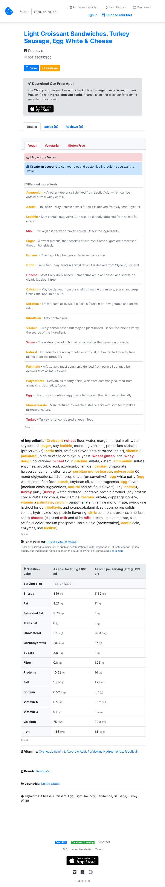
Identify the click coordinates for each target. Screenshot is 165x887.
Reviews (51, 68)
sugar (46, 446)
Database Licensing (83, 842)
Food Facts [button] (116, 7)
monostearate (100, 471)
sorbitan (80, 471)
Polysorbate (35, 381)
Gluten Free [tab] (76, 145)
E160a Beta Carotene (61, 542)
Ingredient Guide (81, 849)
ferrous (87, 497)
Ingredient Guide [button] (84, 7)
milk (63, 518)
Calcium (32, 289)
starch (63, 482)
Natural (31, 352)
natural (74, 487)
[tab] (51, 126)
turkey (26, 492)
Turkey (31, 419)
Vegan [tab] (32, 145)
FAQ (65, 849)
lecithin (66, 446)
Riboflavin (33, 318)
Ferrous (32, 255)
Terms (99, 849)
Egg (29, 395)
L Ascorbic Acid (75, 751)
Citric (30, 265)
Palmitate (33, 366)
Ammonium (34, 192)
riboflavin (53, 507)
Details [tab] (32, 126)
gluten (109, 456)
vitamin (132, 451)
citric (50, 451)
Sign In (92, 15)
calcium (80, 461)
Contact (104, 842)
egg (113, 476)
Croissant (55, 440)
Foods (23, 11)
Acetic (30, 207)
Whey (30, 342)
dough (26, 461)
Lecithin (32, 216)
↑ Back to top (82, 880)
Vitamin (32, 328)
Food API (61, 842)
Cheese (31, 275)
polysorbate (124, 471)
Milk (29, 231)
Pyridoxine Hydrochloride (105, 751)
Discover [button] (142, 7)
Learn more (117, 550)
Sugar (30, 241)
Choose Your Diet (119, 15)
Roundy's (35, 50)
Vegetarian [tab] (53, 145)
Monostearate (36, 405)
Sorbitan (32, 303)
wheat (70, 440)
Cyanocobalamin (50, 751)
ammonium (122, 461)
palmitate (29, 456)
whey (129, 456)
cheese (37, 518)
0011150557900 (39, 57)
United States (50, 783)
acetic (126, 523)
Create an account (43, 166)
